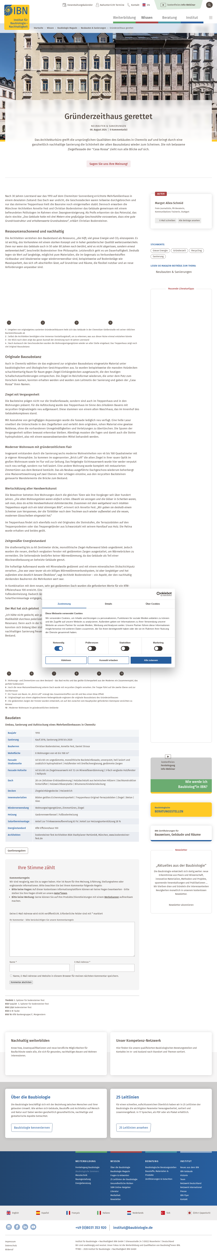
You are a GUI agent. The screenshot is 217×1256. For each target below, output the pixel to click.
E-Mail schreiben (167, 220)
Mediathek (115, 1195)
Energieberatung (83, 1183)
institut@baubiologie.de (133, 1228)
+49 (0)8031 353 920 (90, 1228)
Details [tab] (108, 603)
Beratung (169, 18)
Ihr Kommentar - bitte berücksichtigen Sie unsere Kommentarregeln (42, 920)
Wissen (146, 18)
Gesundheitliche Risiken (121, 1183)
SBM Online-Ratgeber (120, 1187)
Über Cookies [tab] (153, 603)
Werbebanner (111, 897)
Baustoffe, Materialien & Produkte (156, 1173)
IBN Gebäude (186, 1171)
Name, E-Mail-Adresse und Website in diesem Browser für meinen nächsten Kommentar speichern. (66, 976)
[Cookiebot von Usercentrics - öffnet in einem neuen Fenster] (159, 594)
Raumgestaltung (83, 1179)
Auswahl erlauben (108, 660)
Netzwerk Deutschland (190, 1183)
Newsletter (115, 1199)
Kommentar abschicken (21, 982)
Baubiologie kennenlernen (32, 1127)
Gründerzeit (179, 250)
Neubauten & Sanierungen (93, 28)
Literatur (114, 1191)
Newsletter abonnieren (181, 904)
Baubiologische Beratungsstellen (160, 1167)
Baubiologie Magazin (67, 28)
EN (148, 5)
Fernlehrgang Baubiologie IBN (35, 1065)
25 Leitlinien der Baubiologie (123, 1179)
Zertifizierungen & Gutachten (158, 1179)
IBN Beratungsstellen (133, 1065)
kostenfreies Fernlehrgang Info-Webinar (35, 1171)
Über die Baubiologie (120, 1167)
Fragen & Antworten (119, 1175)
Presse (183, 1191)
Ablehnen (66, 660)
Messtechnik (81, 1175)
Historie (184, 1175)
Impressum (10, 1241)
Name (13, 962)
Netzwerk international (191, 1187)
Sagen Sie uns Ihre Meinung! (108, 164)
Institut (192, 18)
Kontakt (135, 5)
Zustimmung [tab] (64, 603)
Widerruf (9, 1249)
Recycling (196, 250)
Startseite (38, 28)
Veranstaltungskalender (80, 5)
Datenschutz (11, 1245)
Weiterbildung (124, 18)
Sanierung (158, 256)
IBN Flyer (184, 1195)
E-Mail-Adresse (82, 962)
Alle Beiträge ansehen (189, 220)
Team (182, 1179)
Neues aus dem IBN (189, 1167)
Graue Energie (160, 250)
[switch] (92, 648)
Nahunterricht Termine (112, 5)
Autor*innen (60, 893)
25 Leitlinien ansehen (133, 1127)
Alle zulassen (151, 660)
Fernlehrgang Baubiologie (87, 1167)
